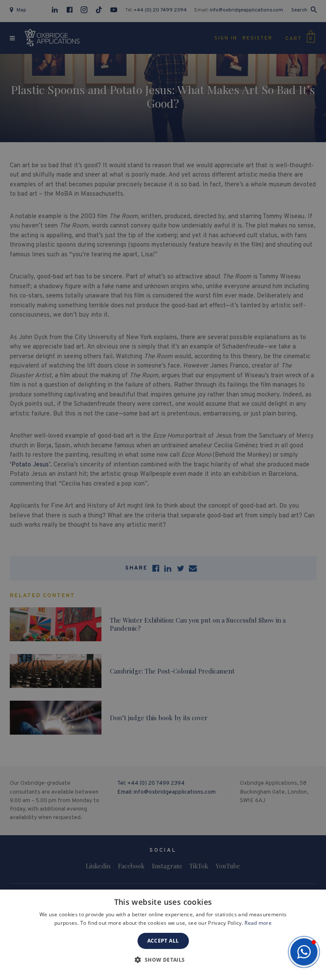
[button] (304, 952)
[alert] (163, 487)
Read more (258, 922)
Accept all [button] (163, 940)
